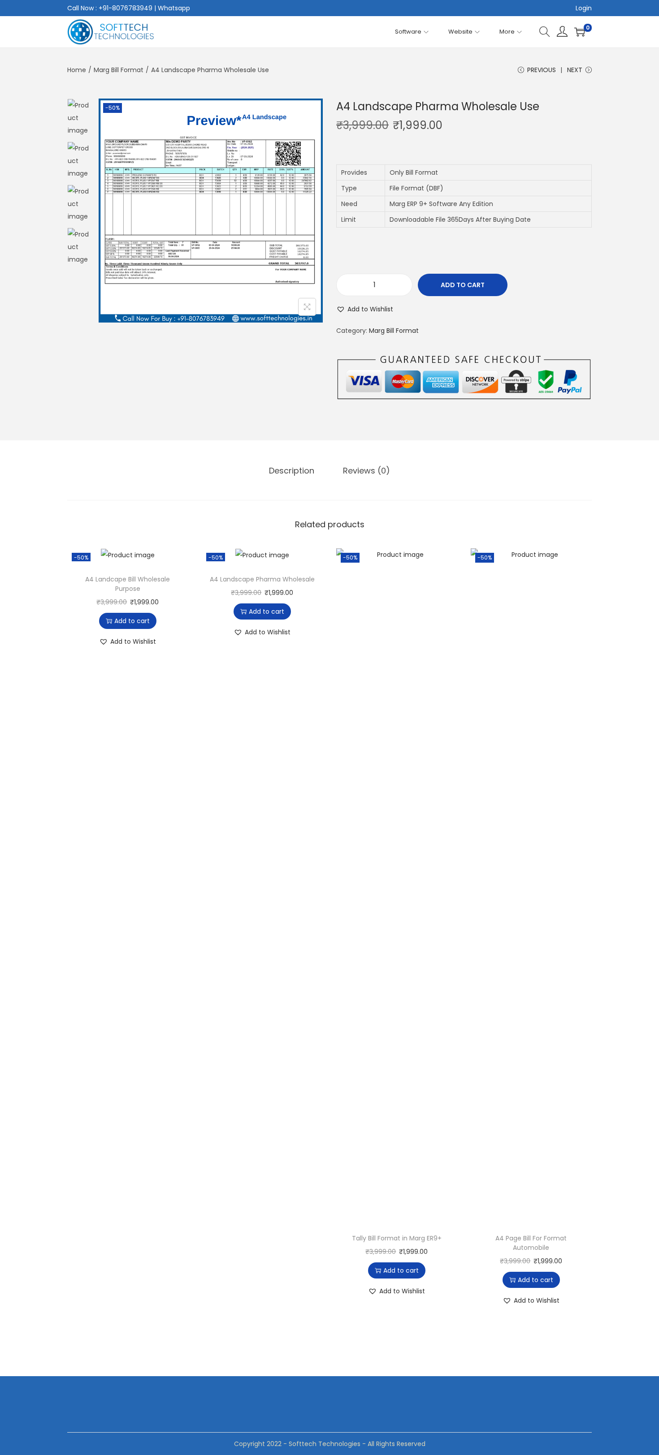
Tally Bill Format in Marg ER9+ (397, 1238)
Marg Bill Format (118, 69)
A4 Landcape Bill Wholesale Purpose (127, 584)
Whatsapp (174, 8)
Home (76, 69)
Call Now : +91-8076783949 (109, 8)
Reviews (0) (366, 470)
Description (291, 470)
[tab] (291, 471)
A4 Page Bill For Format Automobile (531, 1243)
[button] (364, 309)
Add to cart (463, 284)
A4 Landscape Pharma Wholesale (262, 579)
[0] (579, 31)
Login (584, 8)
